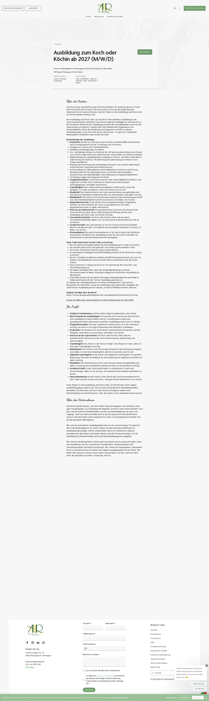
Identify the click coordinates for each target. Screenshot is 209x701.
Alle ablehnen (184, 697)
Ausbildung (156, 634)
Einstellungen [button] (171, 697)
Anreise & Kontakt (158, 647)
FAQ (152, 642)
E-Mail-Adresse (89, 634)
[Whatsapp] (43, 642)
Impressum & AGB (159, 651)
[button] (190, 672)
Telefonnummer (89, 644)
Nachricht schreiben (91, 654)
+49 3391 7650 (35, 664)
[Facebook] (27, 642)
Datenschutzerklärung (160, 655)
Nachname (110, 623)
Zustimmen (198, 697)
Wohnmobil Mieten (159, 663)
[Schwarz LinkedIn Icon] (38, 642)
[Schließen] (206, 697)
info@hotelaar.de (37, 662)
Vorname (87, 623)
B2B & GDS (155, 667)
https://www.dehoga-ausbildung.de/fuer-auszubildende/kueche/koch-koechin (102, 295)
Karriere (154, 630)
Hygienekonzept (158, 659)
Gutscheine (156, 638)
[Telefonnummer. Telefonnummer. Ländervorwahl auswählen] (86, 648)
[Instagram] (32, 642)
